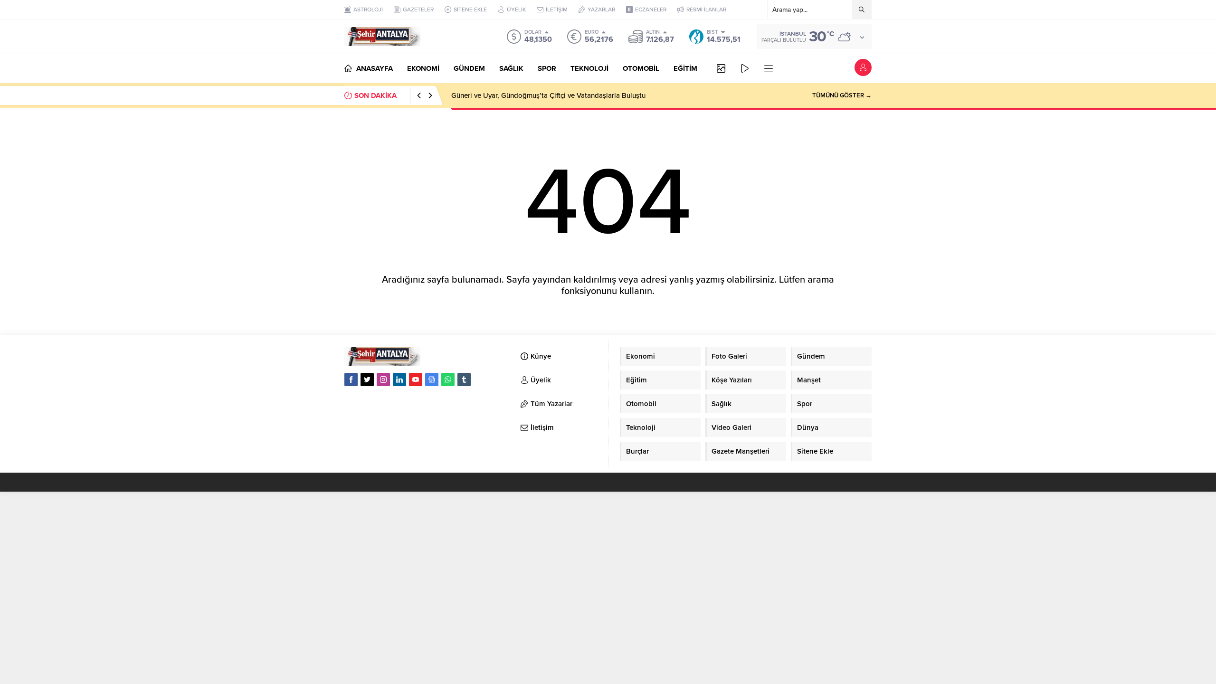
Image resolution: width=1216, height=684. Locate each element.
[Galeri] (721, 68)
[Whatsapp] (448, 379)
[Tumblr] (464, 379)
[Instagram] (383, 379)
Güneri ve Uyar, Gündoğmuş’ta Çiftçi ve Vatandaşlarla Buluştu (548, 95)
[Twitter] (367, 379)
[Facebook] (351, 379)
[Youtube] (415, 379)
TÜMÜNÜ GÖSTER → (842, 95)
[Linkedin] (399, 379)
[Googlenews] (431, 379)
